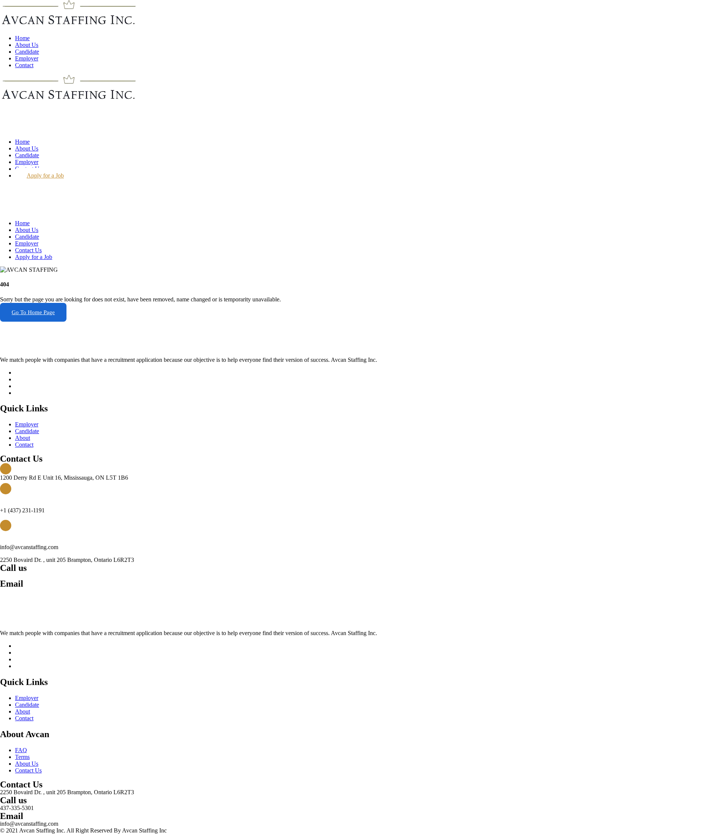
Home (22, 38)
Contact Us (28, 250)
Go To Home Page (33, 312)
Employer (26, 58)
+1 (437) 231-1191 (22, 575)
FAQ (21, 750)
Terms (22, 757)
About (22, 438)
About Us (26, 45)
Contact (24, 65)
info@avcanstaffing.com (29, 591)
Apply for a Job (45, 175)
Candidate (27, 51)
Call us (9, 497)
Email (7, 534)
